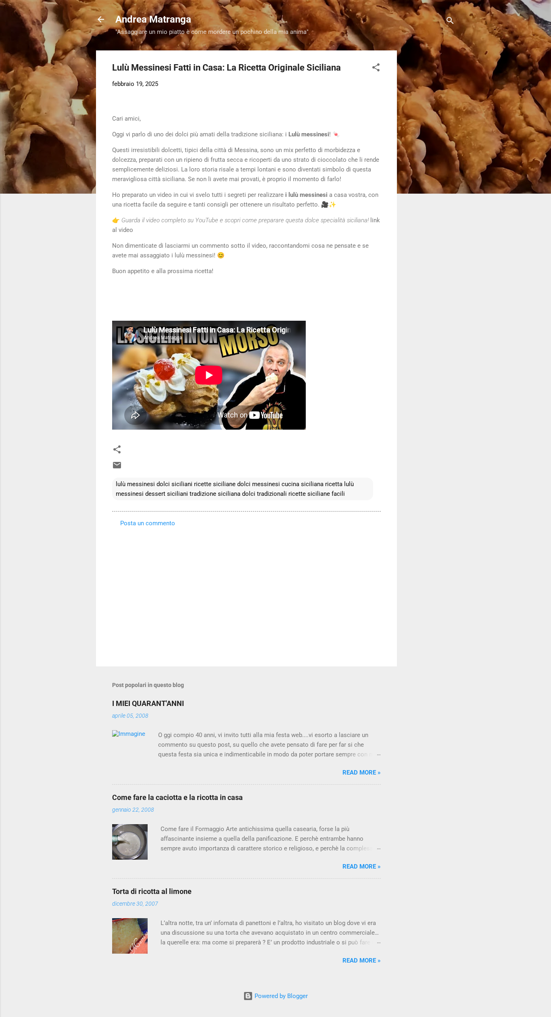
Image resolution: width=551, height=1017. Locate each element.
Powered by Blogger (280, 996)
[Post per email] (117, 468)
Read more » (361, 772)
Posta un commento (147, 523)
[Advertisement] (429, 171)
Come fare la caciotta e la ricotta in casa (177, 797)
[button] (376, 69)
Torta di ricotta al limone (152, 891)
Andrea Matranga (153, 19)
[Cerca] (450, 22)
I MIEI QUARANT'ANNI (148, 703)
